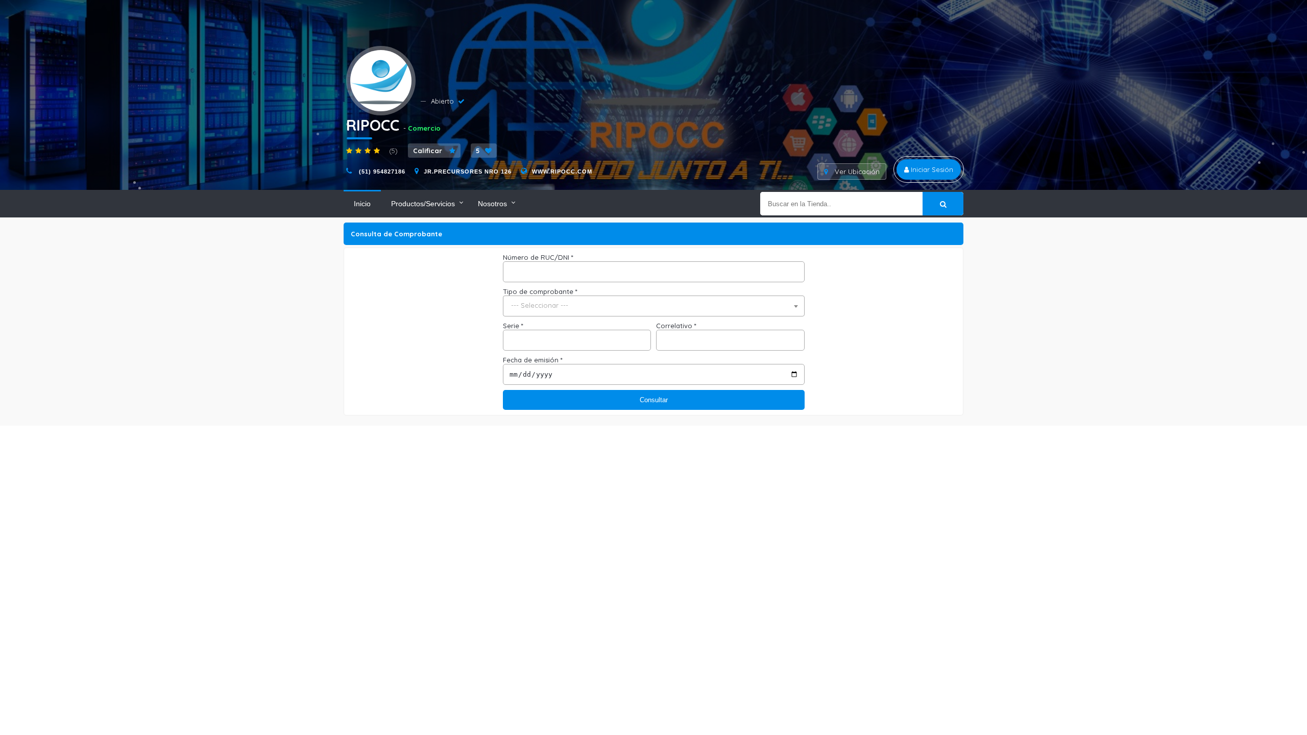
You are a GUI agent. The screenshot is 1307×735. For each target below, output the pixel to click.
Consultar (654, 400)
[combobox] (654, 306)
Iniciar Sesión (931, 169)
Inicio (362, 204)
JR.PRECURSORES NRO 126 (468, 171)
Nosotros (492, 204)
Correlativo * (676, 326)
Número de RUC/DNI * (538, 257)
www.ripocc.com (562, 171)
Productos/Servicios (423, 204)
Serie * (513, 326)
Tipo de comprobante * (540, 291)
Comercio (424, 128)
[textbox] (653, 305)
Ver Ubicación (856, 171)
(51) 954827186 (381, 171)
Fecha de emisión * (533, 360)
